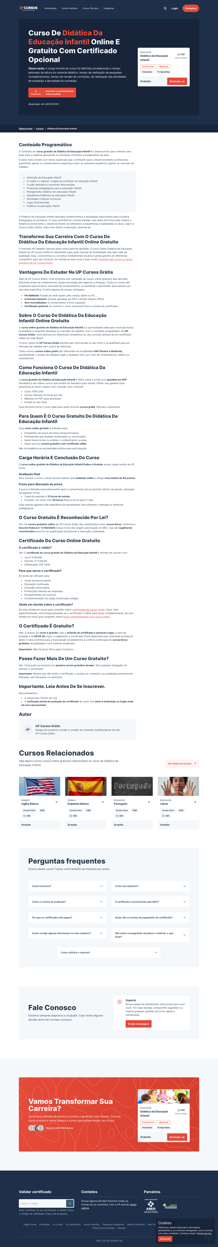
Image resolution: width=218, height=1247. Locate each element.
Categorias (109, 8)
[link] (28, 8)
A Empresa (44, 1224)
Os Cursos (58, 1224)
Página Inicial (25, 128)
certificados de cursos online (88, 609)
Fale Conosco (154, 1224)
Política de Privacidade (103, 1228)
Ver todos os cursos (179, 763)
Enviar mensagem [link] (138, 1023)
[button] (70, 1203)
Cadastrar (191, 8)
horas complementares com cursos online (86, 616)
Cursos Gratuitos (70, 8)
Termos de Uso (48, 697)
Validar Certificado (136, 1224)
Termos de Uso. (204, 1233)
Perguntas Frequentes (113, 1224)
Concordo (165, 1239)
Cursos (40, 128)
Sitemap (122, 1228)
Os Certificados (73, 1224)
